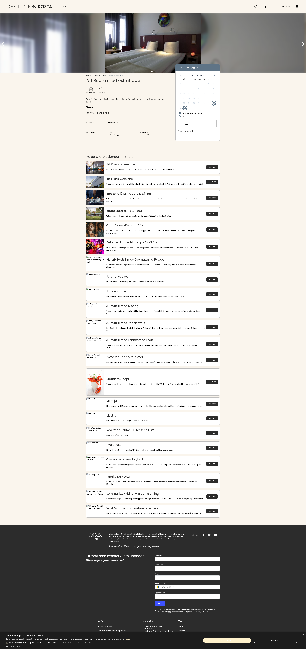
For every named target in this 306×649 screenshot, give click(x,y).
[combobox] (158, 587)
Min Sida (286, 7)
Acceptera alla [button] (227, 640)
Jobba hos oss (105, 626)
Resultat (88, 76)
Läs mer (128, 639)
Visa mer (90, 107)
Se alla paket (130, 157)
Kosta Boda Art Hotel (100, 76)
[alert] (153, 640)
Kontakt (181, 631)
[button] (3, 44)
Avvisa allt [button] (275, 640)
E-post (157, 574)
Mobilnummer (160, 583)
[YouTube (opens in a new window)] (216, 535)
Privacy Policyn (201, 612)
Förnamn (158, 555)
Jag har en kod (186, 131)
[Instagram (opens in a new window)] (209, 535)
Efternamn (159, 565)
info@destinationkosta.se (161, 631)
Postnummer (160, 593)
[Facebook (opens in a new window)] (203, 535)
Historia (181, 626)
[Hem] (30, 6)
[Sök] (255, 6)
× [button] (303, 634)
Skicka (160, 603)
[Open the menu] (296, 6)
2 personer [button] (184, 124)
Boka (65, 7)
